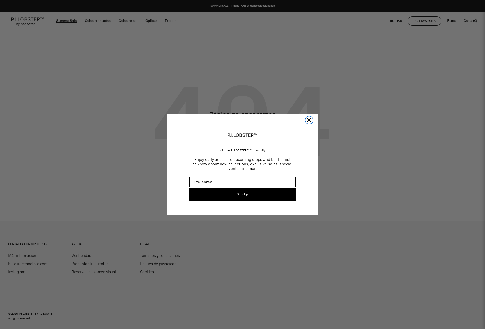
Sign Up (242, 194)
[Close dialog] (309, 120)
